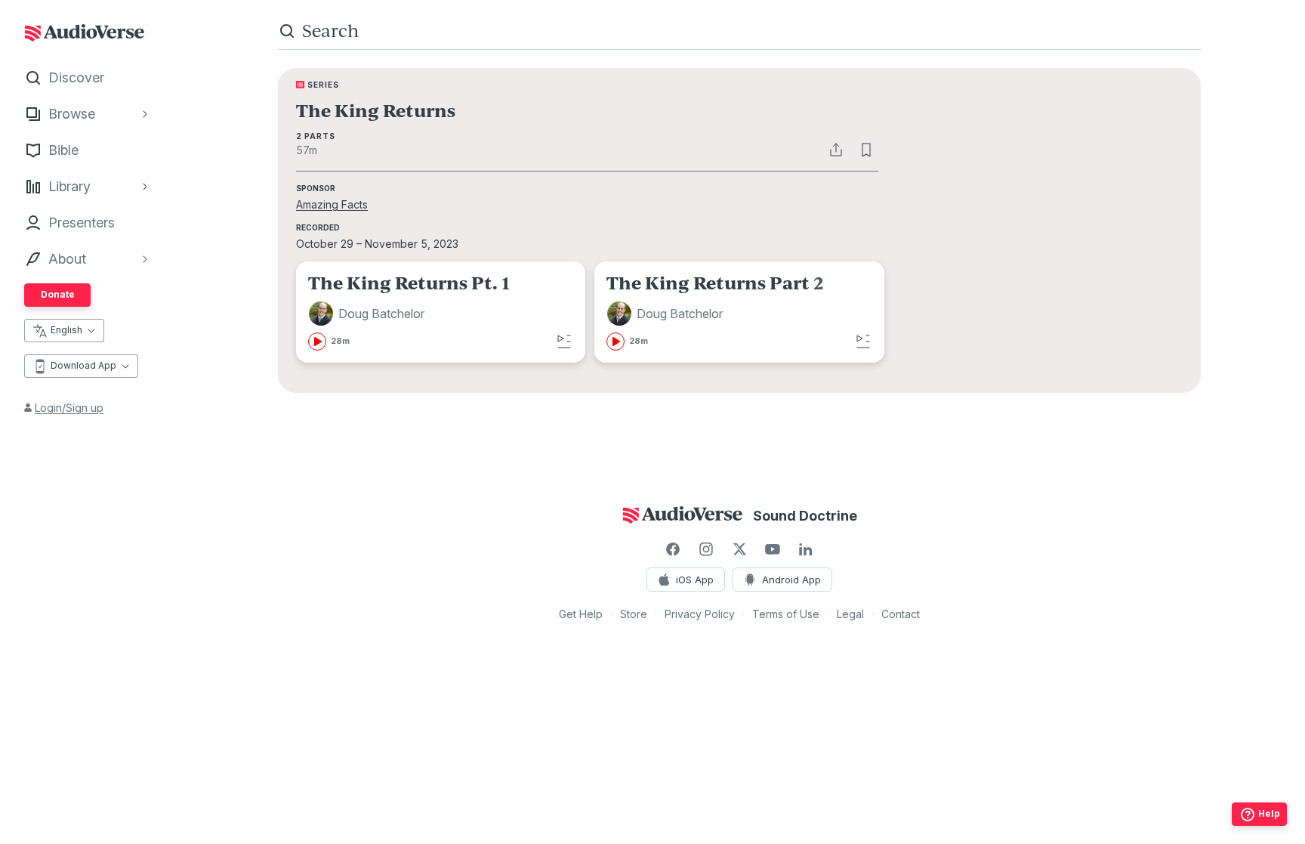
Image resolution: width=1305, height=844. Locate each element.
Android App (791, 579)
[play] (317, 341)
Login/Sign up (69, 407)
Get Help (581, 613)
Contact (900, 613)
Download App (83, 365)
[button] (368, 313)
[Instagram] (706, 549)
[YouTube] (772, 549)
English (66, 329)
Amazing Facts (332, 204)
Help (1269, 813)
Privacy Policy (700, 613)
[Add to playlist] (564, 341)
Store (633, 613)
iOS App (695, 579)
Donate (58, 294)
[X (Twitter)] (739, 549)
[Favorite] (866, 150)
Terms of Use (785, 613)
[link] (440, 312)
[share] (836, 150)
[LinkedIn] (805, 549)
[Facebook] (672, 549)
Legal (850, 613)
